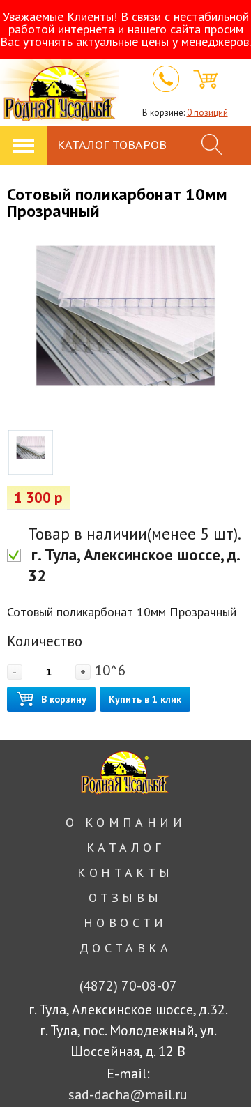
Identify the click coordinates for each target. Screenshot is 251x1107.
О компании (125, 822)
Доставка (125, 948)
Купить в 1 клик (145, 699)
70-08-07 (128, 986)
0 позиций (207, 113)
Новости (125, 923)
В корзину (63, 699)
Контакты (125, 872)
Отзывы (125, 898)
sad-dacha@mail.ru (128, 1094)
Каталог (125, 847)
